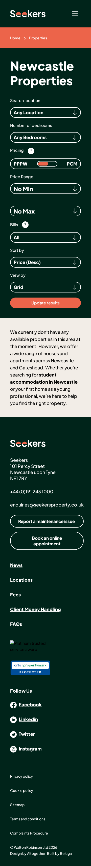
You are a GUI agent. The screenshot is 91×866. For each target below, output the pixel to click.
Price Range (21, 176)
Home (15, 38)
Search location (25, 100)
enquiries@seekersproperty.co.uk (47, 505)
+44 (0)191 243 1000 (31, 491)
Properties (38, 38)
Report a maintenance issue (46, 521)
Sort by (17, 250)
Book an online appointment (47, 540)
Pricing (17, 150)
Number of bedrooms (31, 125)
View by (18, 275)
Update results (45, 302)
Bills (14, 224)
